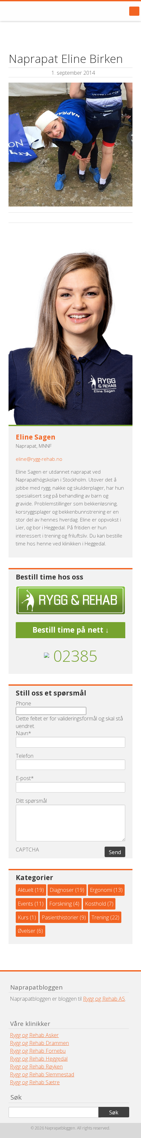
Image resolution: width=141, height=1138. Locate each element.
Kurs (23, 917)
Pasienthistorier (60, 917)
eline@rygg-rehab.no (39, 459)
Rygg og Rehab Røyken (36, 1066)
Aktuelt (25, 889)
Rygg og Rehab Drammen (39, 1043)
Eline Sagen (35, 436)
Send (115, 852)
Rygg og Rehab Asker (34, 1035)
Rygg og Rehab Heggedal (39, 1058)
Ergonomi (101, 889)
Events (25, 903)
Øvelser (26, 930)
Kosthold (95, 903)
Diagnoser (62, 889)
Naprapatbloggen (43, 11)
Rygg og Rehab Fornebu (38, 1050)
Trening (100, 917)
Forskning (60, 903)
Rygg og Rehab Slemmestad (42, 1074)
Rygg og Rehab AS (104, 998)
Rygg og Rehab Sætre (35, 1082)
